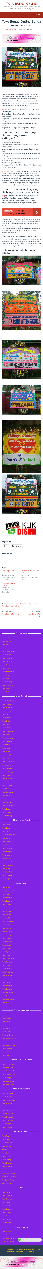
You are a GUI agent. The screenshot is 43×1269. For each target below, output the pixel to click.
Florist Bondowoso (7, 904)
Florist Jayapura (7, 1235)
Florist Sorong (6, 1231)
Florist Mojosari (6, 945)
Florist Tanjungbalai (8, 1081)
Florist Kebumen (7, 648)
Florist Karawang (7, 852)
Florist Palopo (6, 1156)
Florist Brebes (6, 668)
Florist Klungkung (7, 1219)
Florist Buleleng (7, 1209)
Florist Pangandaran (8, 651)
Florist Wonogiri (7, 795)
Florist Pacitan (6, 955)
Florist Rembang (7, 778)
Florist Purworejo (7, 775)
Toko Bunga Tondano (8, 1180)
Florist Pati (5, 638)
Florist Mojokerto (7, 942)
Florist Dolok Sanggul (8, 1064)
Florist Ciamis (6, 824)
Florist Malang (6, 935)
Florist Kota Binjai (7, 1068)
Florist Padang (6, 1018)
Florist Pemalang (7, 768)
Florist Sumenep (7, 989)
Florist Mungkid (6, 755)
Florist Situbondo (7, 985)
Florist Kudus (6, 751)
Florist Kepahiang (7, 1035)
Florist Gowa (6, 1170)
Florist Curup (6, 1032)
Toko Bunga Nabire (8, 1242)
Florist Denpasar (7, 1195)
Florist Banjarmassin (8, 1107)
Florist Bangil (6, 965)
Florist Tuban (6, 996)
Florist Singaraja (7, 1192)
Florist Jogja (5, 678)
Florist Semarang (7, 685)
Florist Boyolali (6, 718)
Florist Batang (6, 711)
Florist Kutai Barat (7, 1120)
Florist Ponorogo (7, 969)
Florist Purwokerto (7, 704)
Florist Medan (6, 1028)
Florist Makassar (7, 1143)
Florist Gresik (6, 908)
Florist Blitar (5, 894)
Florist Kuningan (7, 855)
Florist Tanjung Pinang (9, 1045)
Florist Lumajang (7, 925)
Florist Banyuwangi (8, 891)
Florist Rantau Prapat (8, 1074)
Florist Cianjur (6, 838)
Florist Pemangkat (7, 1127)
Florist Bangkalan (7, 887)
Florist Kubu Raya (7, 1114)
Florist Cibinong (7, 661)
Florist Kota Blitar (7, 1006)
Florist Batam (6, 1042)
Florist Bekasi (6, 831)
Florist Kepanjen (7, 938)
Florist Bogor (6, 675)
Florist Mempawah (7, 1124)
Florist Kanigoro (7, 898)
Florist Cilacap (6, 655)
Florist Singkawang (8, 1110)
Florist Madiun (6, 641)
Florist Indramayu (7, 848)
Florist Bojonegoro (7, 901)
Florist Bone (5, 1153)
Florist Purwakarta (7, 865)
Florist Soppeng (7, 1166)
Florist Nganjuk (6, 948)
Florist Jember (6, 911)
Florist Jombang (7, 914)
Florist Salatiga (6, 809)
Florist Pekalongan (8, 761)
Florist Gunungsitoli (8, 1071)
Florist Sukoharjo (7, 658)
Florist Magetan (7, 931)
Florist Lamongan (7, 921)
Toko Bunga (5, 171)
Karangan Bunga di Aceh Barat (33, 614)
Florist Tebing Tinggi (8, 1084)
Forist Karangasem (8, 1199)
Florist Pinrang (6, 1160)
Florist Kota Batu (7, 1002)
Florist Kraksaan (7, 975)
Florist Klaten (6, 748)
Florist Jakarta (6, 688)
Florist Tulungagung (8, 999)
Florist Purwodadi (7, 731)
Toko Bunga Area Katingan (8, 571)
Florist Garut (6, 845)
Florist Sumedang (7, 875)
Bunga (4, 109)
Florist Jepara (6, 734)
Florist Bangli (6, 1206)
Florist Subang (6, 868)
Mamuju (4, 1149)
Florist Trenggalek (7, 665)
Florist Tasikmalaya (8, 692)
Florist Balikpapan (7, 1093)
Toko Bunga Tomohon (9, 1176)
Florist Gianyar (6, 1212)
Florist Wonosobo (7, 799)
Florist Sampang (7, 979)
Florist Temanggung (8, 792)
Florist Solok (6, 1015)
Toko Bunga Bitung (8, 1183)
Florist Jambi (6, 1021)
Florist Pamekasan (8, 958)
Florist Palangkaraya (8, 1100)
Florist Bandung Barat (9, 835)
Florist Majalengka (7, 858)
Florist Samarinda (7, 1103)
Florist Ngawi (6, 952)
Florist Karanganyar (8, 672)
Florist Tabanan (6, 1223)
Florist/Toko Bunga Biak (9, 1238)
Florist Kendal (6, 745)
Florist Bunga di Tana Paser (10, 613)
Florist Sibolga (6, 1078)
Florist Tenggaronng (8, 1117)
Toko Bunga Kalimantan (18, 604)
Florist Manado (6, 1146)
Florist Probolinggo (8, 972)
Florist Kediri (6, 918)
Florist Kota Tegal (7, 816)
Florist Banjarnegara (8, 701)
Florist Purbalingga (8, 772)
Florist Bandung (7, 682)
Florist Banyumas (7, 707)
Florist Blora (5, 644)
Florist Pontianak (7, 1097)
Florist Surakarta (7, 812)
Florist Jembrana (7, 1216)
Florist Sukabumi (7, 872)
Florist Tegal (5, 789)
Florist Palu (5, 1136)
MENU (38, 15)
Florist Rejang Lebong (9, 1038)
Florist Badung (6, 1202)
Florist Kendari (6, 1139)
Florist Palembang (7, 1049)
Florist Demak (6, 728)
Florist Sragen (6, 782)
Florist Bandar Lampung (9, 1052)
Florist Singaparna (7, 879)
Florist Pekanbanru (8, 1025)
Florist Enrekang (7, 1163)
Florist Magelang (7, 765)
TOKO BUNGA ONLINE (21, 4)
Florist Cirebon (6, 841)
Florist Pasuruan (7, 962)
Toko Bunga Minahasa (9, 1173)
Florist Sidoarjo (6, 982)
